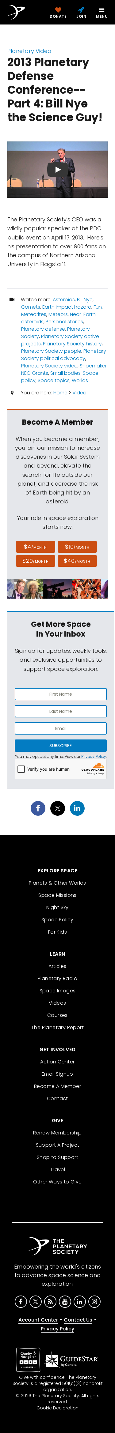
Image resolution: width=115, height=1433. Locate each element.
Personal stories (64, 321)
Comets (30, 306)
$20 (35, 561)
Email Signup (57, 1074)
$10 (77, 547)
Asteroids (64, 299)
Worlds (80, 380)
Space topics (54, 380)
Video (79, 392)
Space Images (58, 990)
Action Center (57, 1061)
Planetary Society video (49, 365)
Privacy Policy (93, 756)
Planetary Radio (57, 978)
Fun (98, 306)
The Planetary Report (57, 1027)
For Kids (57, 931)
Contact (57, 1098)
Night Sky (57, 907)
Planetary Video (29, 51)
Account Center (38, 1319)
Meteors (58, 314)
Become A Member (57, 1086)
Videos (57, 1002)
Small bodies (65, 373)
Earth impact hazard (66, 306)
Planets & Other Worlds (57, 882)
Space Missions (57, 895)
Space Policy (57, 919)
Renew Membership (57, 1132)
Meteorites (33, 314)
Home (60, 392)
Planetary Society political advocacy (63, 355)
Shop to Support (57, 1157)
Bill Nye (85, 299)
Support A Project (57, 1145)
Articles (57, 966)
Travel (57, 1169)
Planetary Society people (51, 351)
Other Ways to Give (57, 1181)
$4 (35, 547)
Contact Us (78, 1319)
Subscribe (60, 746)
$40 (77, 561)
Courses (57, 1015)
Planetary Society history (72, 343)
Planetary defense (43, 329)
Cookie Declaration (57, 1408)
